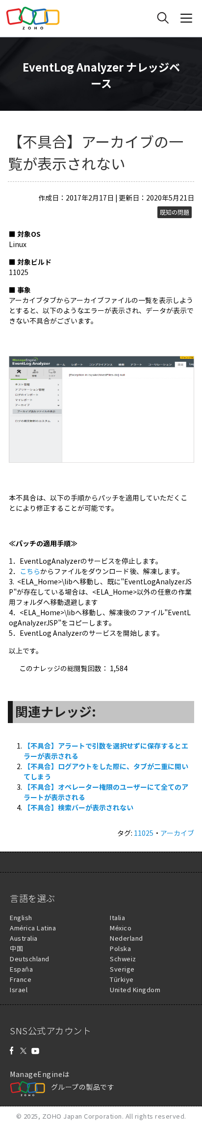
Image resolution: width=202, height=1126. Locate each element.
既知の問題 (174, 212)
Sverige (122, 969)
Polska (120, 948)
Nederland (126, 938)
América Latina (33, 927)
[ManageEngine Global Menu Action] (186, 18)
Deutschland (30, 958)
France (20, 979)
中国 (16, 948)
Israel (18, 989)
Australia (24, 938)
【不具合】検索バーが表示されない (78, 807)
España (21, 969)
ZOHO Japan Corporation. (83, 1116)
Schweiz (123, 958)
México (120, 927)
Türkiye (122, 979)
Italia (117, 917)
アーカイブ (177, 833)
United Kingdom (135, 989)
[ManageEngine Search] (163, 18)
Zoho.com (33, 18)
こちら (30, 571)
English (21, 917)
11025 (143, 833)
